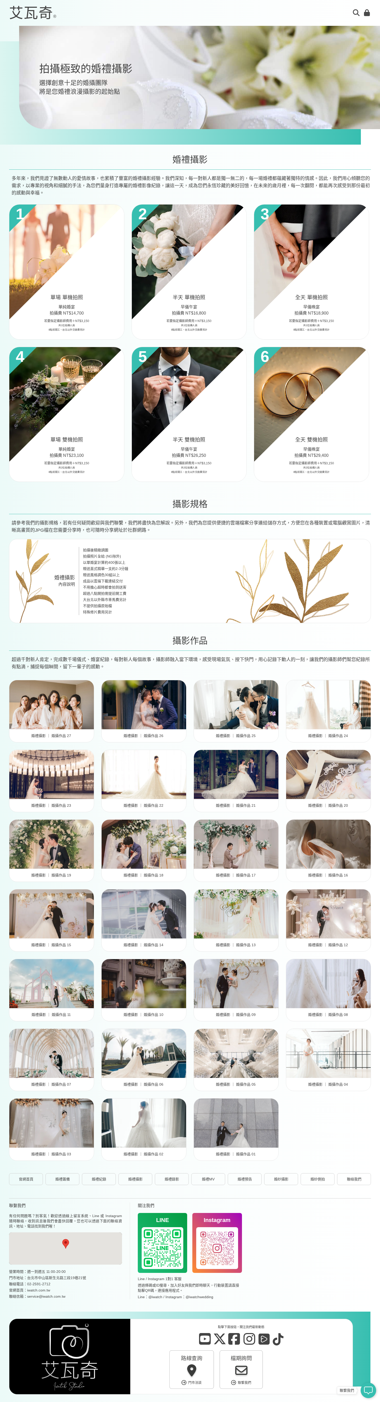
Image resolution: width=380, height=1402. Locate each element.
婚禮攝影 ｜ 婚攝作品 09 (236, 1015)
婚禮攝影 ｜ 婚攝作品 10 (143, 1015)
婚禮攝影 (135, 1179)
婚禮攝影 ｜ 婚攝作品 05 (236, 1084)
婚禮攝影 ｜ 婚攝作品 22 (143, 805)
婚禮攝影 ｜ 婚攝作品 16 (328, 875)
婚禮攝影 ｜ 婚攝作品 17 (236, 875)
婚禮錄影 (172, 1179)
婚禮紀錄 (99, 1179)
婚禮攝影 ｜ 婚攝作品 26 (143, 736)
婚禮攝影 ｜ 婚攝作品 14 (143, 945)
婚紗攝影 (281, 1179)
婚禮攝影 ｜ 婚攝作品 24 (328, 736)
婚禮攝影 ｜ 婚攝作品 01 (236, 1154)
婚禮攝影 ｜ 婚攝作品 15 (51, 945)
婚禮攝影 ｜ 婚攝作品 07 (51, 1084)
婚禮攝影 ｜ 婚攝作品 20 (328, 805)
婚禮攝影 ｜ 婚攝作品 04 (328, 1084)
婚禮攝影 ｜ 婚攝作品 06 (143, 1084)
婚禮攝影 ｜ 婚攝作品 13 (236, 945)
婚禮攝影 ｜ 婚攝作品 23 (51, 805)
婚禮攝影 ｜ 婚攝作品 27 (51, 736)
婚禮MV (208, 1179)
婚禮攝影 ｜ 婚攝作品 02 (143, 1154)
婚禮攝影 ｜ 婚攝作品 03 (51, 1154)
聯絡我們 (354, 1179)
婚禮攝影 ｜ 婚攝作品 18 (143, 875)
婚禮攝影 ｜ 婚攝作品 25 (236, 736)
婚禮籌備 (62, 1179)
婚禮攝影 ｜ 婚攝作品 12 (328, 945)
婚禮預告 (245, 1179)
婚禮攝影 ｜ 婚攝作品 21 (236, 805)
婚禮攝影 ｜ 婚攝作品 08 (328, 1015)
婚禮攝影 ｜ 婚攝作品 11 (51, 1015)
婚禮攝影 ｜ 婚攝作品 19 (51, 875)
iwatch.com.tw (38, 1290)
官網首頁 (26, 1179)
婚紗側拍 (317, 1179)
